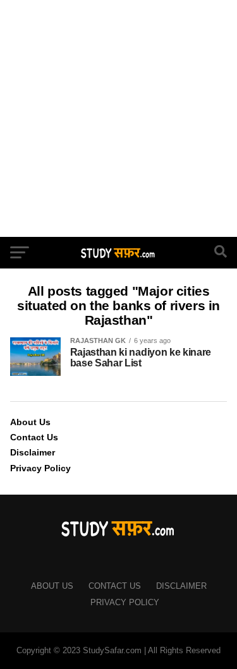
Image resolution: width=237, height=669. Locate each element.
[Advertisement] (118, 118)
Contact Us (34, 437)
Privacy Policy (40, 468)
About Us (30, 422)
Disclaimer (32, 452)
